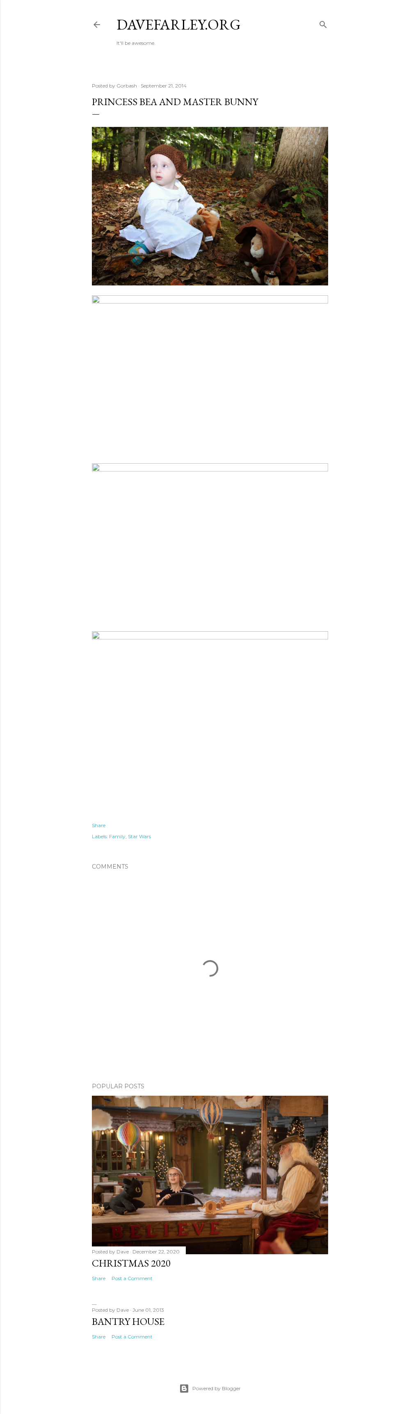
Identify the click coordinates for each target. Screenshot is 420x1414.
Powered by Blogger (216, 1388)
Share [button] (98, 825)
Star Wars (139, 836)
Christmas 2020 (131, 1263)
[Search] (323, 23)
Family (117, 836)
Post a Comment (132, 1278)
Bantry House (128, 1321)
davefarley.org (178, 24)
